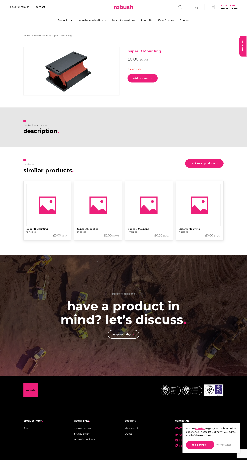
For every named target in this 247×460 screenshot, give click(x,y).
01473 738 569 (229, 7)
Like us (183, 440)
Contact (185, 20)
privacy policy (81, 433)
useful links (82, 420)
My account (131, 428)
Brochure (242, 46)
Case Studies (166, 20)
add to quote (141, 78)
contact (40, 7)
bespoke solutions (123, 20)
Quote (128, 433)
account (130, 420)
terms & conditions (84, 439)
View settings (223, 444)
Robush (123, 7)
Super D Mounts (41, 35)
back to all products (203, 163)
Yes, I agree (199, 444)
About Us (146, 20)
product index (33, 420)
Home (26, 35)
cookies (200, 428)
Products (63, 20)
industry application (91, 20)
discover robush (19, 7)
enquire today (122, 334)
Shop (26, 428)
